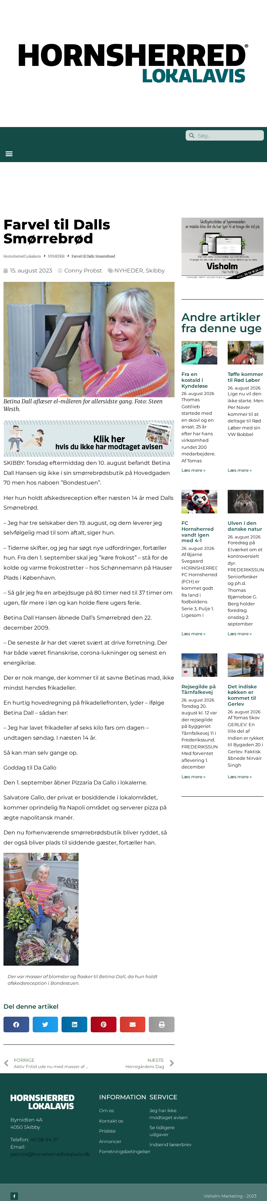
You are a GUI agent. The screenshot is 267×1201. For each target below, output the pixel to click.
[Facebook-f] (14, 1196)
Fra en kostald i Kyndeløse (194, 380)
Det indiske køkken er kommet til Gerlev (242, 695)
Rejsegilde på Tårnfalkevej (198, 689)
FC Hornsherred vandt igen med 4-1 (197, 532)
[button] (9, 153)
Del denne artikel (30, 1006)
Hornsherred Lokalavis (22, 256)
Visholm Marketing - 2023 (230, 1196)
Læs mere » (193, 470)
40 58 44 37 (44, 1139)
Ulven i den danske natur (245, 526)
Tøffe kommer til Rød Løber (245, 377)
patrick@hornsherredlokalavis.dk (50, 1154)
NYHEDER (56, 256)
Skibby (155, 270)
